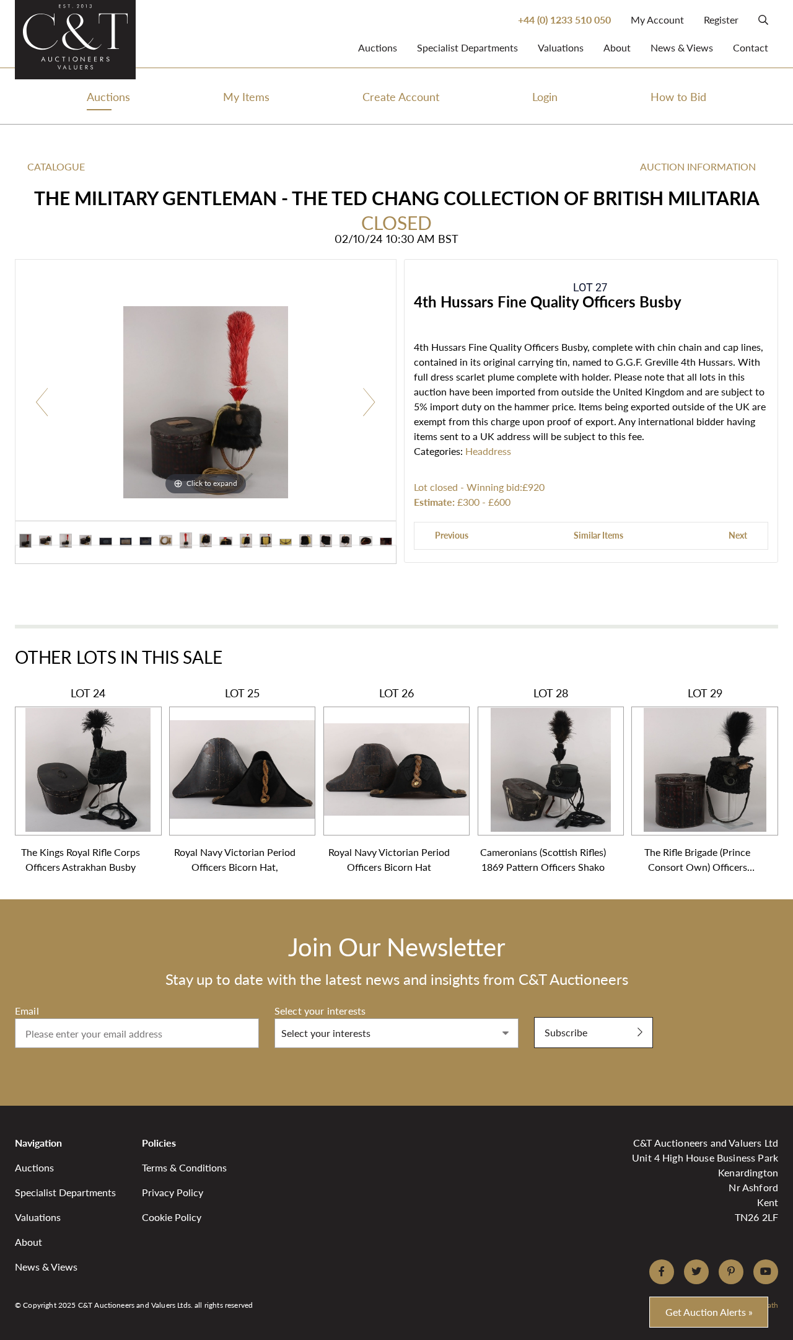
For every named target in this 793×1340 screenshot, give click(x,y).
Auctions (377, 47)
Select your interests (320, 1010)
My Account (657, 19)
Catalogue (56, 166)
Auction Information (698, 166)
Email (27, 1010)
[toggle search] (763, 19)
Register (721, 19)
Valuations (561, 47)
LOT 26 (389, 779)
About (617, 47)
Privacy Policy (172, 1192)
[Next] (369, 402)
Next (738, 535)
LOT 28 (543, 779)
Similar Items (598, 535)
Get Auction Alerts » (709, 1312)
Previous (451, 535)
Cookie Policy (171, 1217)
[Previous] (42, 402)
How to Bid (678, 96)
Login (545, 96)
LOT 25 (235, 779)
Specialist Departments (467, 47)
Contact (750, 47)
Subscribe (566, 1032)
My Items (246, 96)
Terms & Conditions (184, 1167)
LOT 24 (80, 779)
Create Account (400, 96)
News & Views (682, 47)
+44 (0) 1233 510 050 (564, 19)
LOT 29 (697, 780)
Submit (550, 1010)
